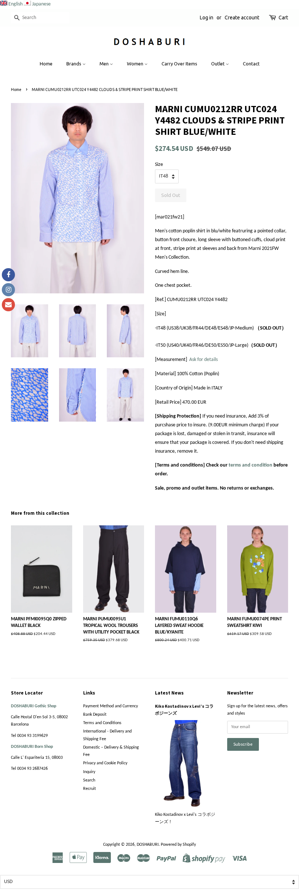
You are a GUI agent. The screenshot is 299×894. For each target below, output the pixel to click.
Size (159, 164)
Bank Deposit (94, 714)
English (15, 4)
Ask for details (203, 359)
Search (89, 780)
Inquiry (89, 772)
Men (105, 63)
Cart (283, 17)
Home (46, 63)
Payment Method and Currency (110, 706)
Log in (206, 17)
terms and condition (250, 465)
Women (135, 63)
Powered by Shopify (178, 844)
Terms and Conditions (102, 723)
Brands (74, 63)
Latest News (169, 693)
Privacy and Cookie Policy (105, 763)
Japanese (41, 4)
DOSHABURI (148, 844)
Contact (251, 63)
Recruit (89, 789)
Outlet (218, 63)
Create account (242, 17)
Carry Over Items (179, 63)
